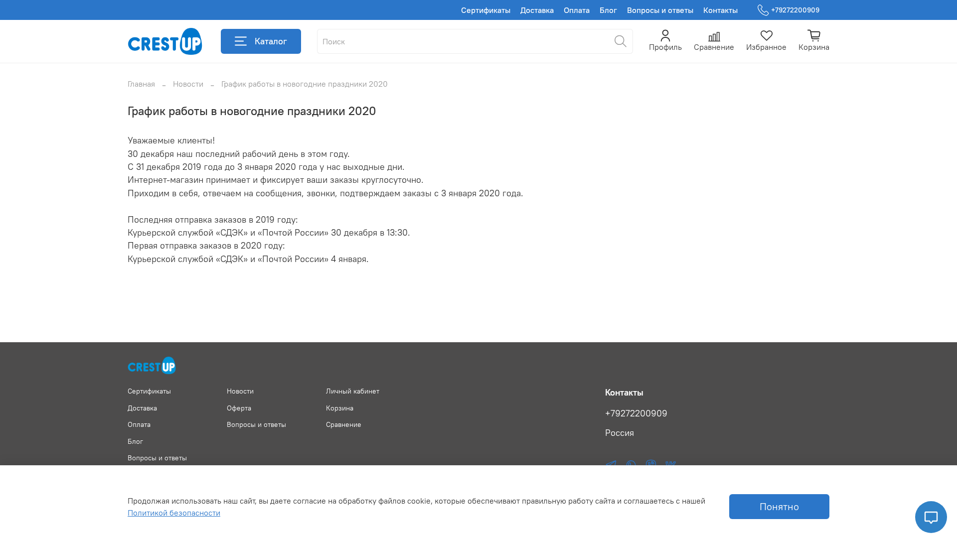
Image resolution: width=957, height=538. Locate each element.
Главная (141, 84)
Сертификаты (485, 10)
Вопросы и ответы (660, 10)
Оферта (239, 408)
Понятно (779, 506)
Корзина (339, 408)
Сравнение (343, 424)
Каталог (271, 41)
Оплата (577, 10)
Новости (188, 84)
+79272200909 (795, 9)
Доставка (537, 10)
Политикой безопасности (174, 513)
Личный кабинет (352, 391)
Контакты (720, 10)
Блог (608, 10)
